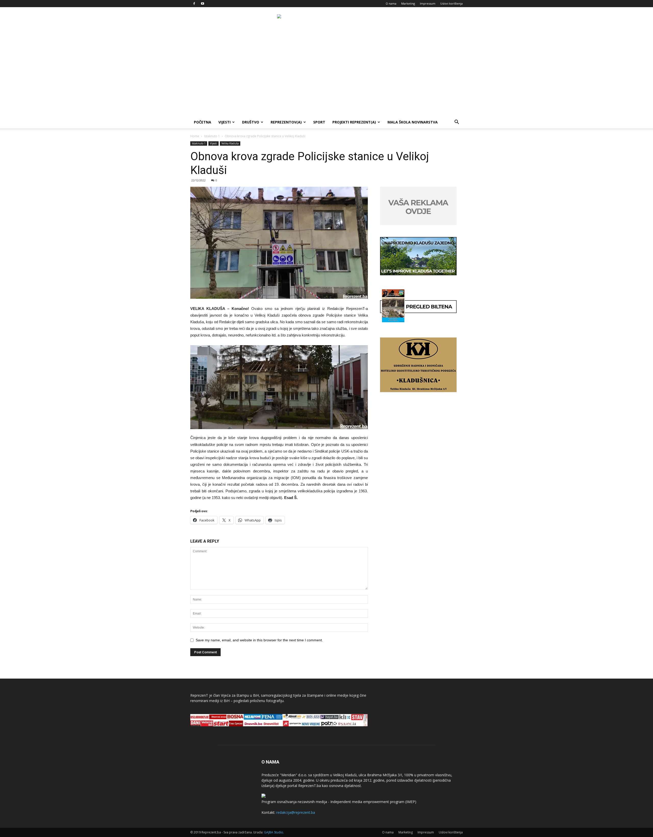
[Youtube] (202, 3)
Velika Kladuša (230, 143)
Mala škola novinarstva (412, 122)
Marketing (408, 3)
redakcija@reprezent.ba (295, 812)
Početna (202, 122)
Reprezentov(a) (286, 122)
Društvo (250, 122)
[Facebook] (194, 3)
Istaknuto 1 (212, 136)
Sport (319, 122)
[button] (456, 122)
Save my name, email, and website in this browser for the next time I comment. (259, 640)
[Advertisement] (326, 78)
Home (194, 136)
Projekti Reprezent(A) (354, 122)
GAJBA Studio (273, 832)
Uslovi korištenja (451, 3)
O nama (391, 3)
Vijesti (224, 122)
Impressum (427, 3)
